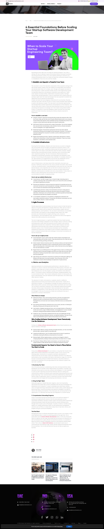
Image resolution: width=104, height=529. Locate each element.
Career (84, 523)
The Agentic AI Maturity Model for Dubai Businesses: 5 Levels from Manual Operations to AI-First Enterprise (52, 477)
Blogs (79, 523)
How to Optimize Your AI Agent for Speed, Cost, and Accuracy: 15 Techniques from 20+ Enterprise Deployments (65, 477)
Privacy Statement (47, 523)
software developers (42, 351)
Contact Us (94, 4)
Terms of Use (57, 523)
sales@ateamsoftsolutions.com (15, 1)
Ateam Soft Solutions (48, 423)
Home (26, 20)
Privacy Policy (60, 526)
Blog (30, 20)
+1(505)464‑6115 (72, 507)
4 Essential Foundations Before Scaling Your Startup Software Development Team (47, 20)
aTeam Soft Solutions (29, 36)
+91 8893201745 (47, 506)
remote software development (48, 416)
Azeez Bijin (38, 449)
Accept (69, 526)
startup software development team (47, 325)
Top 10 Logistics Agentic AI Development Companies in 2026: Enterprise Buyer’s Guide (38, 477)
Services (73, 523)
